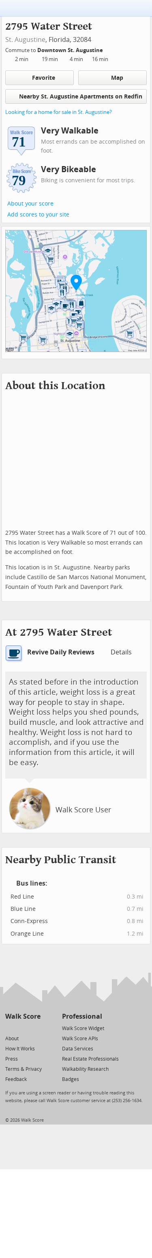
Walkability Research (85, 1069)
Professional (82, 1016)
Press (11, 1059)
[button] (76, 282)
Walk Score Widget (83, 1028)
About (12, 1038)
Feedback (16, 1079)
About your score (30, 203)
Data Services (77, 1049)
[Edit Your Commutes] (108, 49)
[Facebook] (22, 1028)
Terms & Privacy (23, 1069)
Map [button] (117, 77)
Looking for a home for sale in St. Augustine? (58, 112)
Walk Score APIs (80, 1038)
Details (121, 652)
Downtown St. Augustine (70, 50)
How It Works (20, 1049)
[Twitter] (10, 1028)
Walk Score (23, 1016)
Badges (70, 1079)
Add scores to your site (38, 214)
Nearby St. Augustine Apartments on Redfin (80, 96)
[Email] (35, 1028)
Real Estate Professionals (90, 1059)
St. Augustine (25, 40)
